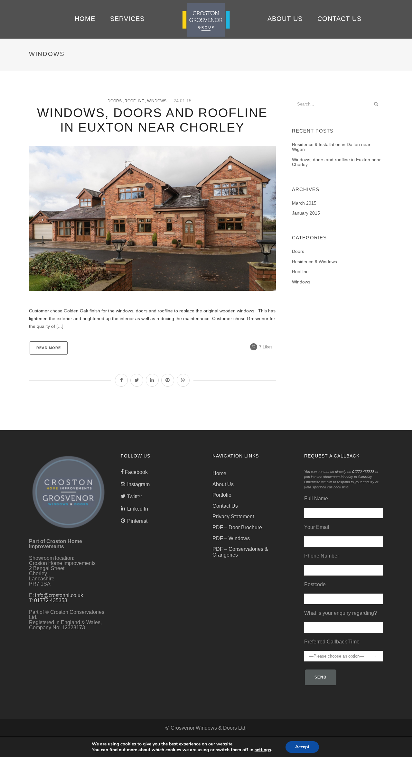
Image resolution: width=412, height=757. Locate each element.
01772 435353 (50, 600)
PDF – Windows (231, 538)
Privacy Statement (233, 516)
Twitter (134, 496)
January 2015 (306, 213)
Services (127, 18)
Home (85, 18)
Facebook (136, 472)
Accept (302, 747)
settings (263, 750)
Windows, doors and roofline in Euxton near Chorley (336, 162)
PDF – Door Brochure (237, 527)
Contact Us (339, 18)
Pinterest (137, 521)
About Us (285, 18)
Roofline (134, 101)
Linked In (137, 509)
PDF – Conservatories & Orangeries (240, 552)
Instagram (138, 484)
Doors (115, 101)
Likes (266, 347)
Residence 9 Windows (314, 261)
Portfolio (221, 495)
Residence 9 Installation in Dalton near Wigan (331, 147)
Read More (48, 348)
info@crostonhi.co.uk (59, 595)
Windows (156, 101)
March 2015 (304, 203)
